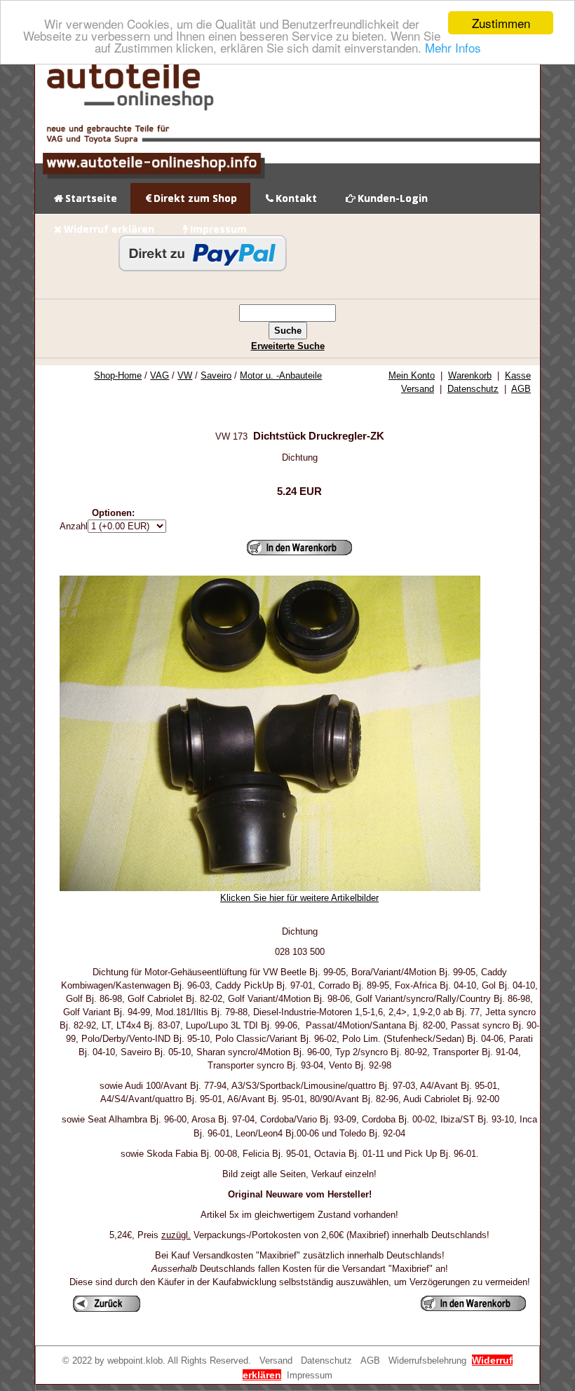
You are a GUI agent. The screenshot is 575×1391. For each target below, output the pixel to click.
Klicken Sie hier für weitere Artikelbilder (299, 898)
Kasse (518, 375)
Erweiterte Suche (288, 346)
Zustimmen (501, 23)
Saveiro (216, 375)
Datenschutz (473, 389)
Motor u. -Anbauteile (281, 375)
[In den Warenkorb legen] (299, 547)
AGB (521, 389)
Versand (417, 389)
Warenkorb (470, 375)
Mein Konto (411, 375)
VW (184, 375)
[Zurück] (106, 1304)
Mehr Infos (453, 47)
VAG (159, 375)
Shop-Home (118, 375)
